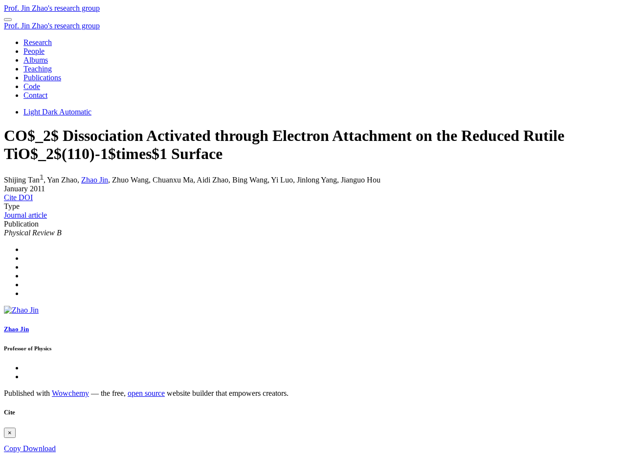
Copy (13, 448)
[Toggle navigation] (8, 19)
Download (39, 448)
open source (146, 393)
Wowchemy (70, 393)
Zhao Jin (94, 180)
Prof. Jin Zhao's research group (52, 8)
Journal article (25, 215)
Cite (11, 197)
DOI (26, 197)
